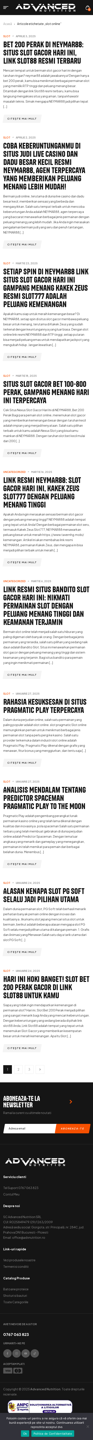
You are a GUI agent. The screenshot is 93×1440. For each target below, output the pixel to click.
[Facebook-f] (7, 1353)
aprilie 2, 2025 (26, 137)
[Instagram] (16, 1353)
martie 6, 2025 (41, 581)
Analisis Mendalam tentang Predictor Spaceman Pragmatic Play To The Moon (44, 798)
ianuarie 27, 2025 (28, 693)
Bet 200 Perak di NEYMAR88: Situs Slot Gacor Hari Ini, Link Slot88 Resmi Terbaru (43, 53)
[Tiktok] (34, 1353)
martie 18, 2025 (26, 375)
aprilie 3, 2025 (26, 36)
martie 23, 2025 (27, 263)
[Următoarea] (40, 1069)
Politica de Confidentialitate (53, 1433)
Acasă (7, 24)
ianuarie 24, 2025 (28, 883)
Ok (25, 1433)
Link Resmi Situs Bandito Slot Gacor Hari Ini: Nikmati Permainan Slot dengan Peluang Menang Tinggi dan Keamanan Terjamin (46, 606)
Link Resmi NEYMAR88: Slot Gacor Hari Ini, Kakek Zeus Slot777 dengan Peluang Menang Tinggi (42, 492)
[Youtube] (25, 1353)
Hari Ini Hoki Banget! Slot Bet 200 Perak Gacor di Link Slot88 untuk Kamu (46, 987)
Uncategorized (14, 472)
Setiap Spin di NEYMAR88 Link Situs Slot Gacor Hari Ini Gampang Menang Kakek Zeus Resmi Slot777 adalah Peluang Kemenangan (45, 288)
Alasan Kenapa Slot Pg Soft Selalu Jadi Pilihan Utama (44, 895)
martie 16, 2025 (41, 472)
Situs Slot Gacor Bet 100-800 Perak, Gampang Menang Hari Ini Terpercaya (46, 392)
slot (6, 36)
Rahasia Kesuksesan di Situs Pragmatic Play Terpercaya (45, 706)
